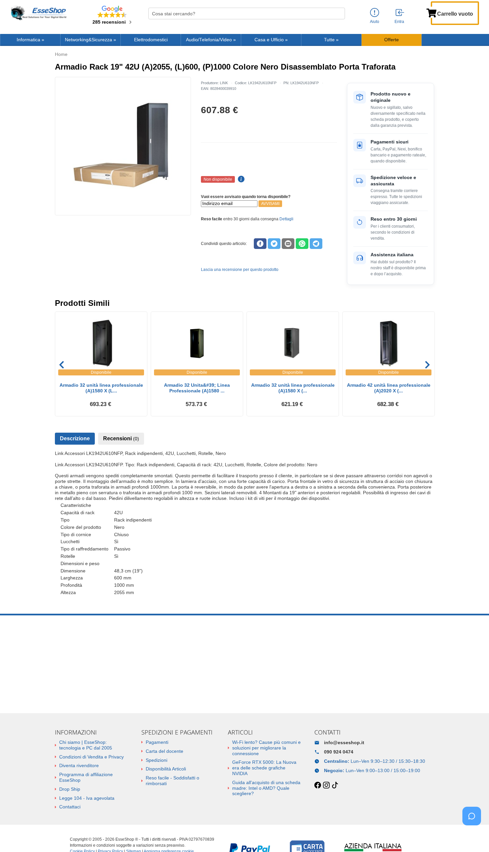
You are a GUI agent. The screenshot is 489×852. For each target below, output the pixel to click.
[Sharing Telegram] (316, 243)
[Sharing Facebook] (260, 243)
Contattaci (70, 806)
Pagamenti (157, 742)
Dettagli (286, 219)
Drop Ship (69, 789)
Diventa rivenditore (79, 765)
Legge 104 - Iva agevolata (86, 798)
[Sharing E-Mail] (288, 243)
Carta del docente (164, 751)
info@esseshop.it (344, 742)
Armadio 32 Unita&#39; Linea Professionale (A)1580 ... (197, 387)
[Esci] (400, 13)
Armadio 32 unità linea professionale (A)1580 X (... (293, 387)
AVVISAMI (270, 203)
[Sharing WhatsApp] (302, 243)
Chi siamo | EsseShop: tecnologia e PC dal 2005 (85, 745)
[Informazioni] (375, 13)
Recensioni (121, 438)
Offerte (391, 39)
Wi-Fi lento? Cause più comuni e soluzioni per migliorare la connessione (266, 748)
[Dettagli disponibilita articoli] (240, 179)
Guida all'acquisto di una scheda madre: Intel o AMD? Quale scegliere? (266, 788)
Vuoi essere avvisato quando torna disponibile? (245, 197)
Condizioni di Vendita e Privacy (91, 756)
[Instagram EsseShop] (326, 785)
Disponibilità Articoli (166, 768)
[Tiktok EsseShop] (335, 785)
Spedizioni (156, 760)
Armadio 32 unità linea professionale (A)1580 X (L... (101, 387)
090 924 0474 (338, 751)
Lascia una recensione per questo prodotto (239, 269)
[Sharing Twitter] (274, 243)
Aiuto (374, 21)
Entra (399, 21)
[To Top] (473, 836)
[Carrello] (431, 12)
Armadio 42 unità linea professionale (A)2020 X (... (388, 387)
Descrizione (75, 438)
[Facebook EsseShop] (317, 785)
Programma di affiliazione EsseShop (86, 777)
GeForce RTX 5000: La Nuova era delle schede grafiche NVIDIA (264, 767)
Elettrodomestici (151, 39)
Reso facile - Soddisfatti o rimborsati (172, 780)
